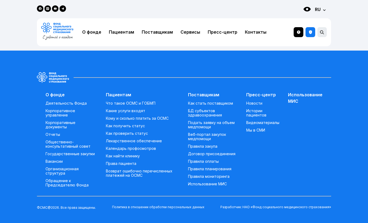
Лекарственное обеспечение (134, 141)
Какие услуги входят (125, 111)
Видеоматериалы (262, 123)
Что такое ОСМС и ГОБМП (130, 103)
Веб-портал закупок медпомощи (207, 136)
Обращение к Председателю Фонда (67, 183)
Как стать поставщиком (210, 103)
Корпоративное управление (60, 113)
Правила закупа (202, 146)
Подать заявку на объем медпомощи (211, 125)
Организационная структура (62, 171)
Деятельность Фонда (66, 103)
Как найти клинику (123, 156)
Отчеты (53, 134)
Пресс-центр (222, 32)
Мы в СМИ (255, 130)
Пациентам (121, 32)
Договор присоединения (211, 154)
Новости (254, 103)
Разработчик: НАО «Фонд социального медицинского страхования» (275, 207)
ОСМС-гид (298, 32)
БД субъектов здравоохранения (205, 113)
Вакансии (54, 161)
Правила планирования (209, 169)
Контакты (255, 32)
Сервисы (190, 32)
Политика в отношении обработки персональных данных (158, 207)
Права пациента (121, 163)
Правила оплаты (203, 161)
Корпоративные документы (60, 125)
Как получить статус (125, 126)
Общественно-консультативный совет (68, 144)
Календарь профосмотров (131, 148)
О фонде (91, 32)
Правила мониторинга (209, 176)
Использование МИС (207, 184)
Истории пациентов (256, 113)
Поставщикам (157, 32)
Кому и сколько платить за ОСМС (137, 118)
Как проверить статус (127, 133)
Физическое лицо (301, 19)
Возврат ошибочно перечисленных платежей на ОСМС (139, 173)
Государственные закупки (70, 154)
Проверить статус (310, 32)
